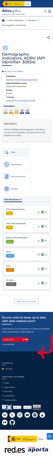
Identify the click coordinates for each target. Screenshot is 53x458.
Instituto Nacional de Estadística (22, 79)
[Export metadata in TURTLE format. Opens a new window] (22, 111)
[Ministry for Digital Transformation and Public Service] (16, 3)
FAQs (6, 383)
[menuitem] (7, 369)
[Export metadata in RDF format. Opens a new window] (27, 111)
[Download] (38, 212)
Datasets (32, 20)
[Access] (38, 254)
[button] (49, 11)
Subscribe (8, 339)
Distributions (13, 199)
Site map (8, 391)
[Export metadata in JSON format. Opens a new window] (11, 111)
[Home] (13, 12)
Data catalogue (16, 20)
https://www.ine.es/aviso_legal (20, 100)
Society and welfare (13, 71)
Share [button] (48, 37)
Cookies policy (10, 400)
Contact (8, 369)
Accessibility (9, 396)
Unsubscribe (8, 344)
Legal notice (9, 387)
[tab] (15, 152)
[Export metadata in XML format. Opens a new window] (6, 111)
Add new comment (26, 301)
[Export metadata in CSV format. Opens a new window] (16, 111)
